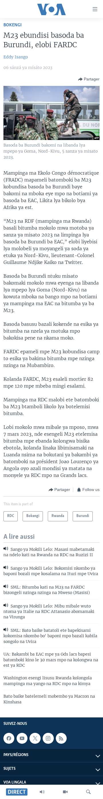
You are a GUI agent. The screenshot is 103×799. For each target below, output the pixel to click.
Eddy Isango (15, 57)
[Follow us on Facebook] (8, 738)
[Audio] (42, 792)
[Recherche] (88, 792)
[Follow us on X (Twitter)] (34, 738)
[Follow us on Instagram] (48, 738)
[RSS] (61, 738)
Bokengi (12, 25)
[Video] (65, 792)
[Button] (89, 79)
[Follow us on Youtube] (22, 738)
